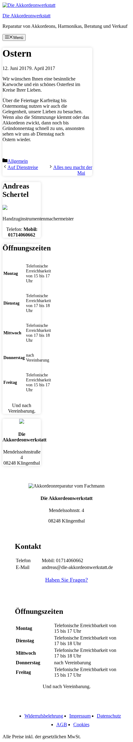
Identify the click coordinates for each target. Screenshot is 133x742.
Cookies (81, 724)
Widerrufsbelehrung (43, 715)
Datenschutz (109, 715)
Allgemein (17, 161)
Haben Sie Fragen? (66, 580)
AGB (61, 724)
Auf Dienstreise (22, 167)
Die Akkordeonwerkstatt (26, 15)
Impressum (80, 715)
